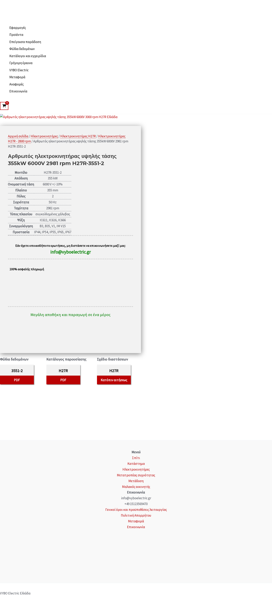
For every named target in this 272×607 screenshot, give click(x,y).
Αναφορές (16, 84)
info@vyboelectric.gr (70, 252)
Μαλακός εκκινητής (136, 487)
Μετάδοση (136, 481)
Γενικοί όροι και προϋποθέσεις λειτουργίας (136, 509)
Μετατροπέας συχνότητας (136, 475)
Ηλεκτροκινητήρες (44, 136)
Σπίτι (136, 458)
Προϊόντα (16, 34)
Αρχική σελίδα (18, 136)
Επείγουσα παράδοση (25, 42)
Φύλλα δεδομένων (22, 49)
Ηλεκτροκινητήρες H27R (78, 136)
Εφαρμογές (17, 27)
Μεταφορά (17, 77)
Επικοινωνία (18, 91)
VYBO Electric (19, 70)
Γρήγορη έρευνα (20, 63)
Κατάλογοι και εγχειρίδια (27, 56)
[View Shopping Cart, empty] (4, 106)
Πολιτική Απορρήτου (136, 515)
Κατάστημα (136, 463)
